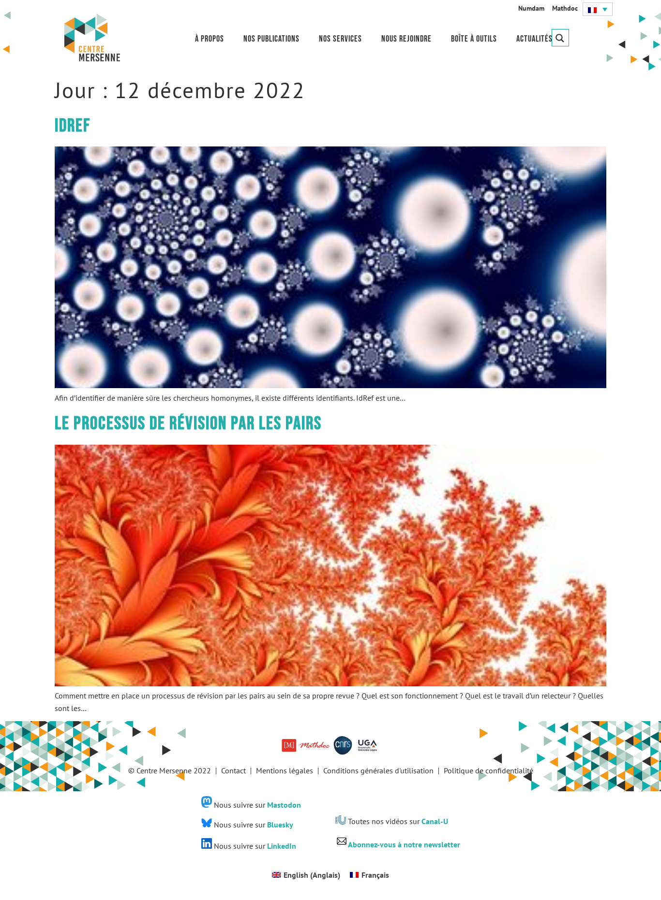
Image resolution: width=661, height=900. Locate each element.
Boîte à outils (474, 39)
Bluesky (280, 824)
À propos (209, 39)
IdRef (72, 126)
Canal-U (434, 822)
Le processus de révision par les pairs (188, 424)
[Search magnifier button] (560, 37)
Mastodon (284, 805)
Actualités (534, 39)
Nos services (340, 39)
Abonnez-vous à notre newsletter (404, 844)
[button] (598, 9)
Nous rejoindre (406, 39)
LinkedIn (281, 846)
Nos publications (271, 39)
